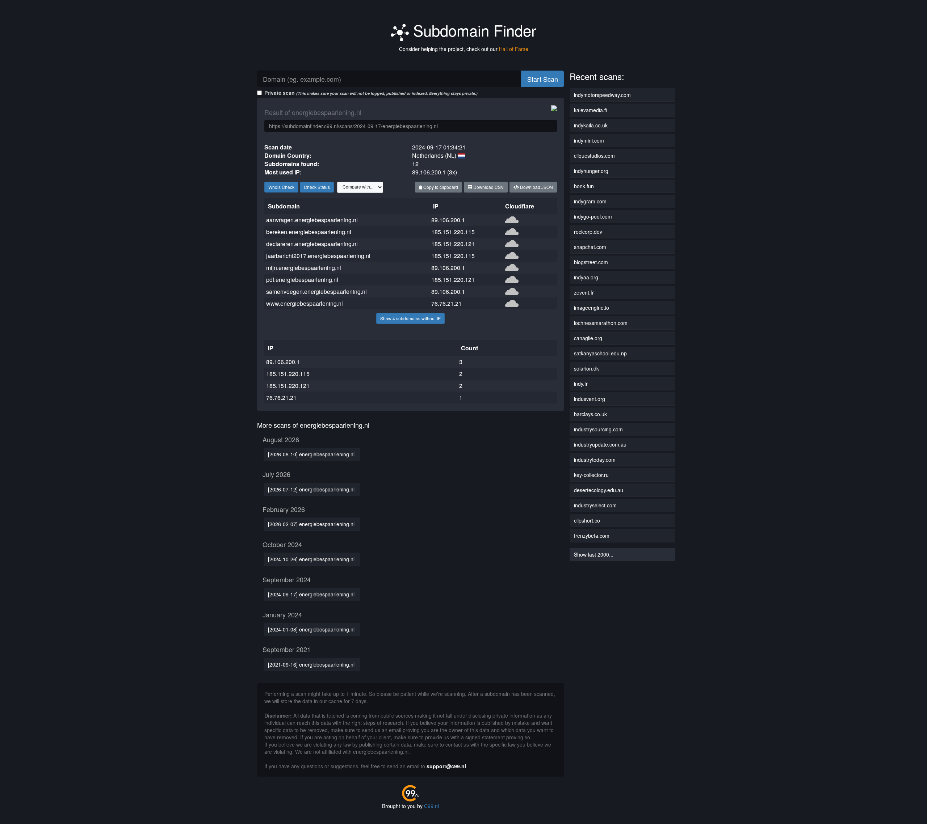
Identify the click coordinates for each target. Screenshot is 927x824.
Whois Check (281, 187)
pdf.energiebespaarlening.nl (302, 279)
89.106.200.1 (448, 220)
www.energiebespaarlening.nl (304, 303)
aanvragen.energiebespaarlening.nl (312, 220)
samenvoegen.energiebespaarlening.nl (316, 291)
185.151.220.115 (453, 232)
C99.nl (431, 806)
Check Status (317, 187)
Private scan (371, 92)
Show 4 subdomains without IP (410, 318)
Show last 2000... (593, 554)
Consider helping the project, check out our (463, 48)
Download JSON (536, 187)
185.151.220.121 (453, 244)
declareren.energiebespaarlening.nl (312, 244)
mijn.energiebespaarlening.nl (303, 267)
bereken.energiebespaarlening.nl (308, 232)
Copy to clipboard (440, 187)
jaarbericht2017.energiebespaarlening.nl (318, 256)
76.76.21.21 (446, 303)
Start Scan (542, 79)
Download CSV (488, 187)
